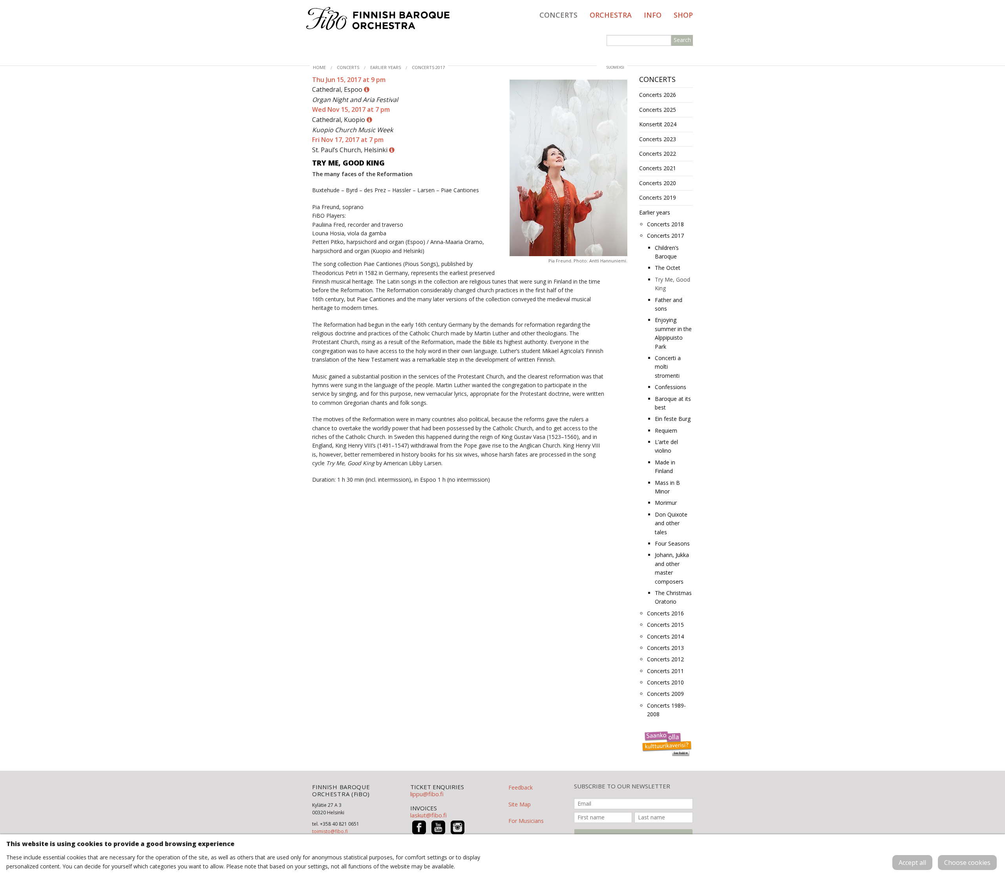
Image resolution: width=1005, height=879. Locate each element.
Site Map (519, 804)
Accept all (912, 862)
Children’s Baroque (667, 252)
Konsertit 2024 (657, 124)
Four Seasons (672, 543)
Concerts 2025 (657, 109)
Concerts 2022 (657, 153)
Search (682, 40)
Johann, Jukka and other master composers (672, 568)
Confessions (670, 387)
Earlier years (385, 67)
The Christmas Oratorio (673, 597)
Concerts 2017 (428, 67)
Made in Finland (665, 467)
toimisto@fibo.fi (330, 831)
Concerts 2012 (665, 659)
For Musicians (526, 820)
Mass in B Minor (667, 487)
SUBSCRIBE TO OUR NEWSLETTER (622, 786)
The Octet (667, 267)
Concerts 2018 (665, 224)
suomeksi (615, 67)
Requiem (666, 430)
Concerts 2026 (657, 94)
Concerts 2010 (665, 682)
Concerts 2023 (657, 139)
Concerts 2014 (665, 636)
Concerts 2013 (665, 648)
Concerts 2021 (657, 168)
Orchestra (611, 15)
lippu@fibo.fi (427, 794)
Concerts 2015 (665, 624)
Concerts (558, 15)
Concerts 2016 (665, 613)
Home (319, 67)
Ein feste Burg (673, 418)
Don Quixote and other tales (671, 523)
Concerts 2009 (665, 693)
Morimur (666, 502)
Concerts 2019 (657, 197)
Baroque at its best (673, 403)
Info (652, 15)
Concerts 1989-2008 (666, 710)
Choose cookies (967, 862)
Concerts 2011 (665, 671)
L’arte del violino (666, 446)
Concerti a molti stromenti (668, 366)
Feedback (520, 787)
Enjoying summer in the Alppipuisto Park (673, 333)
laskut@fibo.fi (428, 815)
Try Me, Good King (672, 284)
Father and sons (668, 304)
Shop (683, 15)
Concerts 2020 (657, 183)
